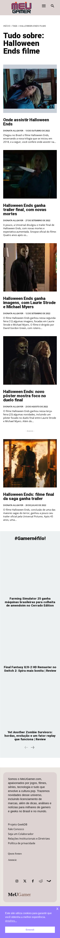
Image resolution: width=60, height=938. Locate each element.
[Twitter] (25, 881)
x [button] (57, 908)
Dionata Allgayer (13, 130)
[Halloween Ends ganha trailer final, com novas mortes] (30, 174)
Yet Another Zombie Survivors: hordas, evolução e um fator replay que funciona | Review (30, 735)
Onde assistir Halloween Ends (26, 121)
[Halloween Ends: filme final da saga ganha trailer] (30, 463)
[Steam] (49, 881)
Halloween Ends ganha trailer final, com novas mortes (24, 209)
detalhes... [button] (11, 921)
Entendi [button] (30, 929)
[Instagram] (17, 881)
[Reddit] (41, 881)
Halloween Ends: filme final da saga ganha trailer (28, 496)
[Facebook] (33, 881)
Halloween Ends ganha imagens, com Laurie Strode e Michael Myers (29, 302)
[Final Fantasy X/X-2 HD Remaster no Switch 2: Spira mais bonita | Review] (30, 638)
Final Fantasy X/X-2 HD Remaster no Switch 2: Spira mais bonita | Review (30, 669)
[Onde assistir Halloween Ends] (30, 89)
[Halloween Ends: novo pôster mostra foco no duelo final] (30, 360)
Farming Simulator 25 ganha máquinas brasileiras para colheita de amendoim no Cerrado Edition (30, 602)
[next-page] (32, 747)
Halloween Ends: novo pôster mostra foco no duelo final (24, 395)
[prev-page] (26, 747)
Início (6, 25)
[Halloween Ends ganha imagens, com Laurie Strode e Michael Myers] (30, 267)
